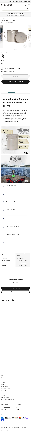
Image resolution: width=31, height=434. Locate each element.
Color (5, 53)
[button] (15, 82)
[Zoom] (25, 46)
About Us (3, 382)
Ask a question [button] (15, 291)
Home (2, 18)
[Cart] (25, 5)
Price (2, 60)
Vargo (2, 22)
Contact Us (11, 1)
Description (11, 90)
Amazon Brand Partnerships (7, 399)
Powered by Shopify (5, 430)
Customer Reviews (5, 388)
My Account (19, 1)
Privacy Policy (4, 395)
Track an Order (4, 377)
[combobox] (15, 9)
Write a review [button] (15, 288)
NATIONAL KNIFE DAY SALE (15, 13)
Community (19, 90)
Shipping (3, 71)
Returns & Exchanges (6, 390)
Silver (2, 56)
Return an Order (5, 380)
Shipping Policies (5, 393)
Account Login (4, 386)
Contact (3, 384)
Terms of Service (5, 397)
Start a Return (27, 1)
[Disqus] (15, 352)
